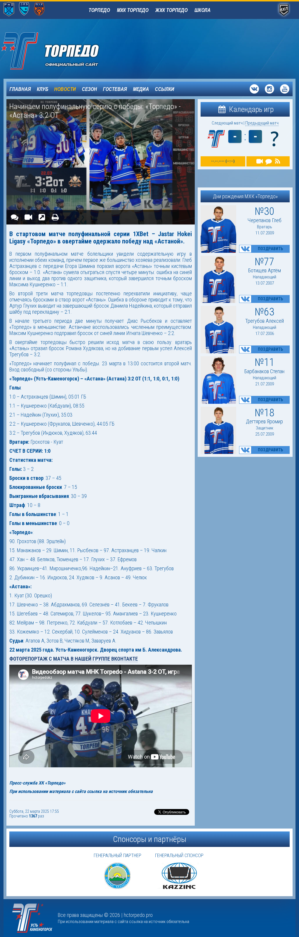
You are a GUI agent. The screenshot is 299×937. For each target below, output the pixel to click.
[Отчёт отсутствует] (277, 161)
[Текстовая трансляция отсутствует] (268, 161)
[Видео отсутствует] (259, 161)
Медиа (141, 89)
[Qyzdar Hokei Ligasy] (39, 9)
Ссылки (164, 89)
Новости (65, 89)
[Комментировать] (14, 217)
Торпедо (99, 10)
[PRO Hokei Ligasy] (9, 9)
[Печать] (55, 217)
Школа (202, 10)
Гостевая (115, 89)
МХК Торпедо (132, 10)
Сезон (89, 89)
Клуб (42, 89)
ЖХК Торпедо (171, 10)
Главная (20, 89)
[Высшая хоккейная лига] (284, 10)
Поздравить (270, 248)
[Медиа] (28, 217)
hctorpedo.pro (138, 915)
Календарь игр (250, 109)
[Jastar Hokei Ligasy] (24, 9)
